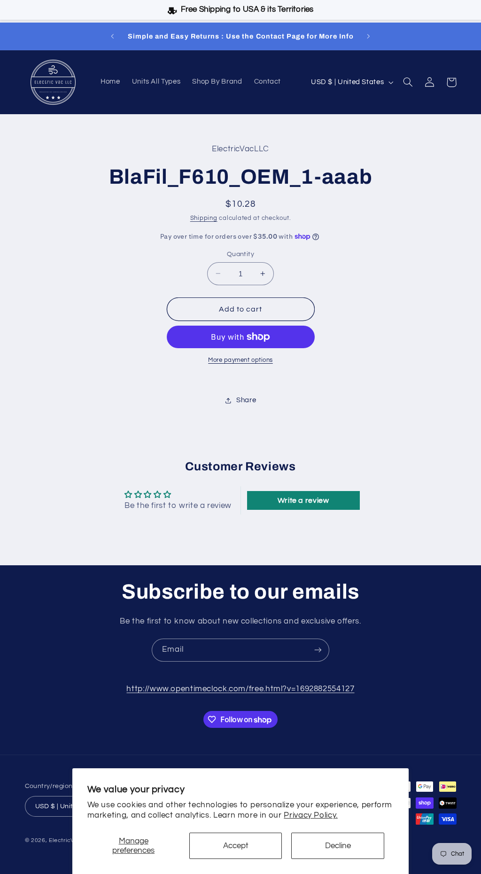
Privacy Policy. (310, 815)
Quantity (240, 254)
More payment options (240, 360)
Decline (338, 846)
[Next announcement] (368, 36)
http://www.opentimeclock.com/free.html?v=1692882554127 (240, 689)
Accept (235, 846)
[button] (408, 82)
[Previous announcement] (112, 36)
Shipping (203, 218)
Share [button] (246, 400)
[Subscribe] (318, 650)
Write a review (303, 500)
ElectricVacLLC (70, 840)
